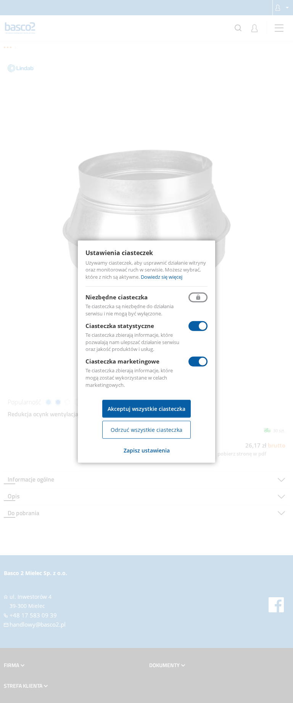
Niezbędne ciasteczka (116, 297)
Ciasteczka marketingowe (122, 361)
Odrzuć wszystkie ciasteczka (146, 429)
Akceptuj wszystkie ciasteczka (146, 408)
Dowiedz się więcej (161, 276)
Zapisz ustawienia (147, 450)
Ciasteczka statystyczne (119, 326)
